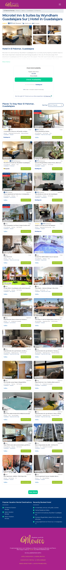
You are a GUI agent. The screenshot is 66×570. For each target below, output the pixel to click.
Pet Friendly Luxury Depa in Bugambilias (15, 382)
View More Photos (9, 43)
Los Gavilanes (12, 197)
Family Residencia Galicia (42, 131)
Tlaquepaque (44, 197)
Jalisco (23, 10)
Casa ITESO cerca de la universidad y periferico (17, 445)
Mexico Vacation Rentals (9, 517)
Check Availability (33, 80)
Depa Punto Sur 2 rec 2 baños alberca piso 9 (47, 382)
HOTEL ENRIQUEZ (41, 560)
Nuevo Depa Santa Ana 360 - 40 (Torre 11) (46, 445)
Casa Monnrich (8, 256)
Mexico (18, 10)
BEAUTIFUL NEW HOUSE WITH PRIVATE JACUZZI (17, 413)
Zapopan (12, 134)
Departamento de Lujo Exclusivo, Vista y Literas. (48, 413)
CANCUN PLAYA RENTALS (27, 560)
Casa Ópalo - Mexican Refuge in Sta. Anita (46, 288)
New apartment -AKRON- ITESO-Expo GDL (15, 476)
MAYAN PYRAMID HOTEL (40, 563)
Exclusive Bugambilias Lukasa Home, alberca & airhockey (48, 518)
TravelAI (31, 549)
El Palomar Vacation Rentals (10, 508)
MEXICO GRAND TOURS (25, 563)
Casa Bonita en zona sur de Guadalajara (46, 194)
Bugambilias (43, 260)
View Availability (25, 137)
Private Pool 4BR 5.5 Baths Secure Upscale (46, 256)
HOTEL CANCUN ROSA (27, 556)
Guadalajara (30, 10)
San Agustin (12, 291)
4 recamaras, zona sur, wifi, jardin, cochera (15, 131)
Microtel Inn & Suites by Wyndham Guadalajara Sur (48, 513)
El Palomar (38, 10)
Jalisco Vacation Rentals (9, 513)
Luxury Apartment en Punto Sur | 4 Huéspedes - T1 (49, 522)
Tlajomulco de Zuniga (45, 134)
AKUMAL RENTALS (40, 556)
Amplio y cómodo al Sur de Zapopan (45, 225)
